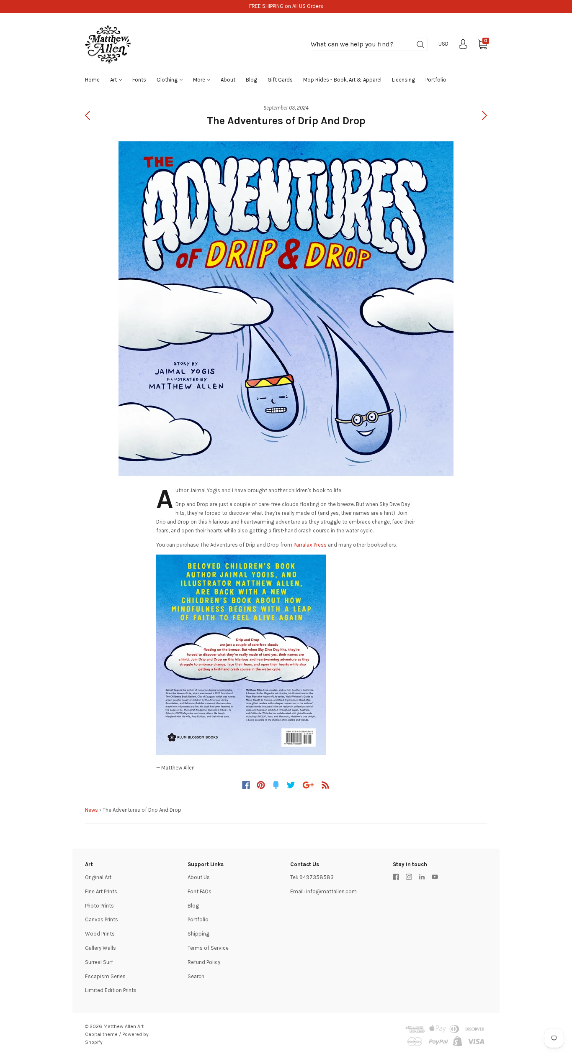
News (91, 810)
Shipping (198, 934)
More (199, 80)
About (228, 80)
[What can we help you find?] (369, 44)
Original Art (98, 877)
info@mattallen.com (331, 891)
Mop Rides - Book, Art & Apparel (342, 80)
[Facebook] (246, 785)
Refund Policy (204, 962)
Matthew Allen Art (123, 1026)
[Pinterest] (260, 785)
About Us (199, 877)
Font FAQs (199, 891)
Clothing (168, 80)
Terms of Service (208, 948)
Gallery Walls (100, 948)
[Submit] (420, 44)
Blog (251, 80)
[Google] (308, 785)
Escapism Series (105, 976)
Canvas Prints (101, 919)
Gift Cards (280, 80)
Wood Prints (100, 934)
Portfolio (435, 80)
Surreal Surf (99, 962)
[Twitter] (291, 785)
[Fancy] (275, 785)
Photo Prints (99, 906)
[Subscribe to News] (325, 785)
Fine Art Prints (101, 891)
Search (196, 976)
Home (92, 80)
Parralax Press (310, 545)
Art (114, 80)
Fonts (139, 80)
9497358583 (316, 877)
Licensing (403, 80)
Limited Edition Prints (111, 990)
